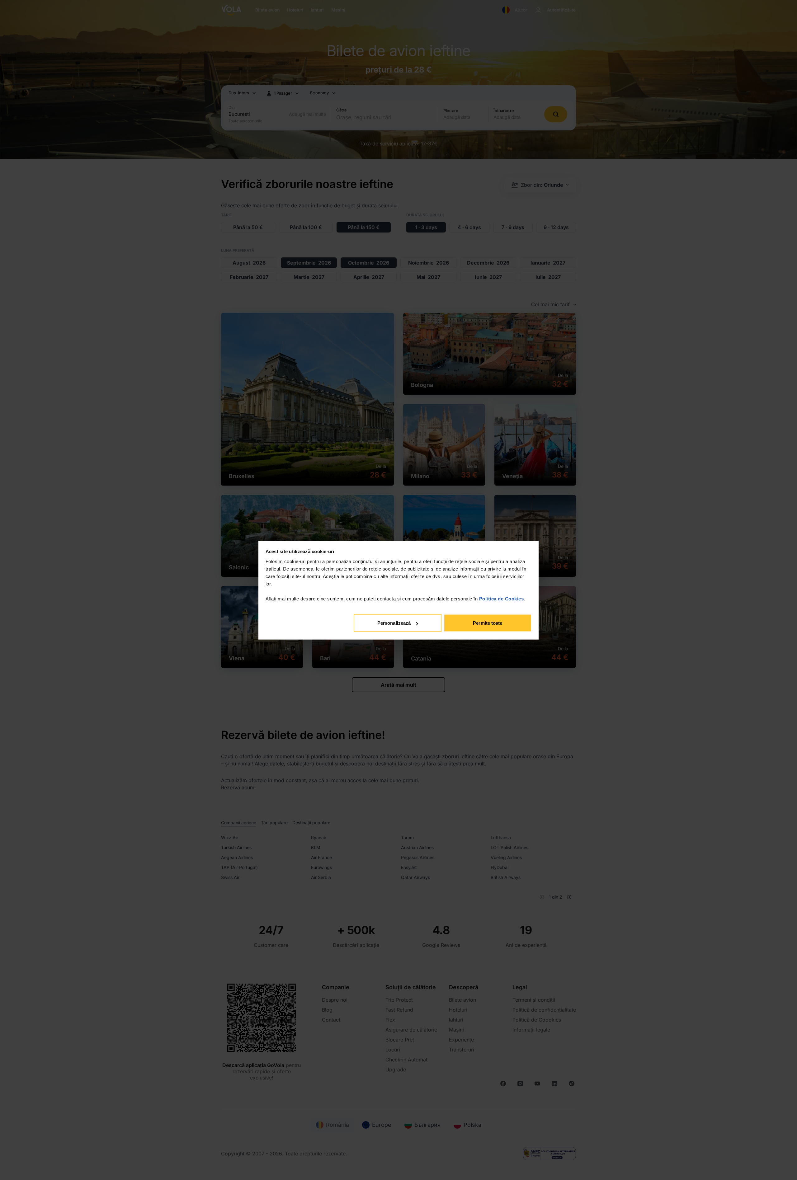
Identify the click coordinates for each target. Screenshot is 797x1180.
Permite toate (487, 623)
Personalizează (394, 623)
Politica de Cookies (501, 598)
